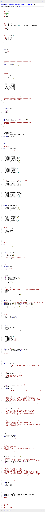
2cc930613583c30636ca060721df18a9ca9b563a (16, 4)
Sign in (43, 1)
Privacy (8, 510)
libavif (6, 4)
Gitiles (5, 510)
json (43, 510)
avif (31, 4)
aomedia (2, 4)
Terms (10, 510)
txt (41, 510)
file (19, 6)
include (28, 4)
